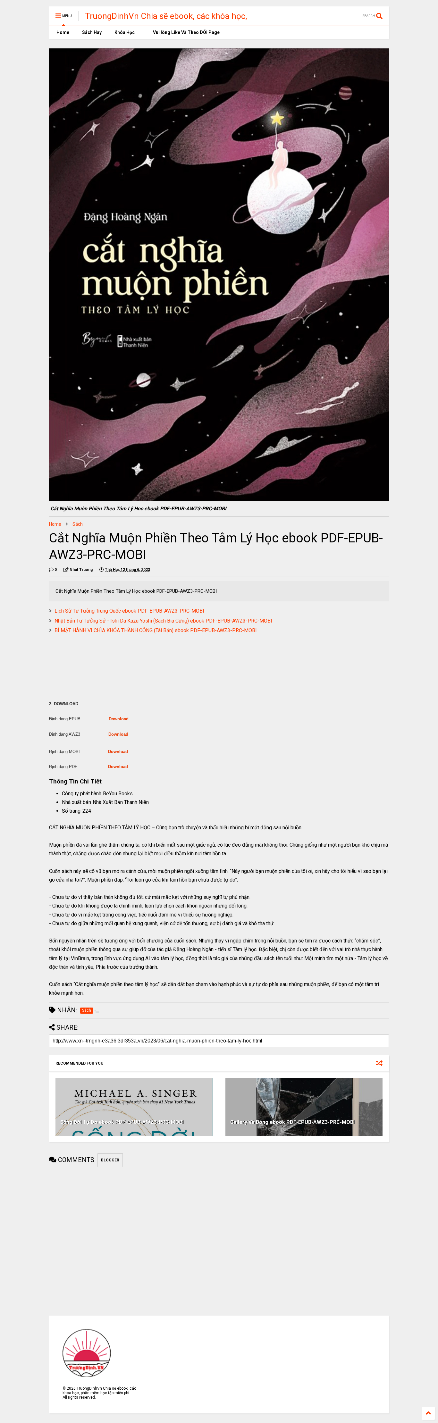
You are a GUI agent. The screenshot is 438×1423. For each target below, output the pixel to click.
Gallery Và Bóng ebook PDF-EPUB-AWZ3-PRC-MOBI (292, 1122)
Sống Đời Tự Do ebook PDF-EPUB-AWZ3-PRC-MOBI (122, 1122)
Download (119, 718)
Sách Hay (92, 32)
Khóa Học (124, 32)
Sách (77, 524)
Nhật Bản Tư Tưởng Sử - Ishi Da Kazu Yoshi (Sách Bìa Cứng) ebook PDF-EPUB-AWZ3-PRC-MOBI (163, 621)
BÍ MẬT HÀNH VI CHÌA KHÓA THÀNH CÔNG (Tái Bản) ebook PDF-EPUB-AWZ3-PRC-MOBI (156, 630)
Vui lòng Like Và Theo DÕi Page (186, 32)
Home (62, 32)
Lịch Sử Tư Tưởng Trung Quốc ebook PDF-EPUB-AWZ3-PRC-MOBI (129, 611)
